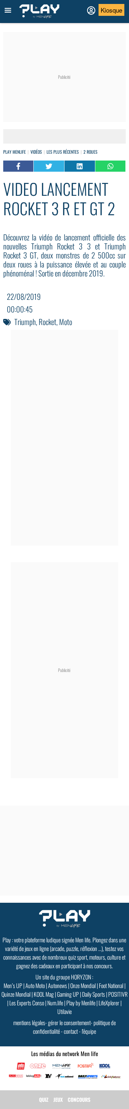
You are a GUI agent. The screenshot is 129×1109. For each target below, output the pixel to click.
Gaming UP (68, 994)
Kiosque (111, 9)
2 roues (90, 152)
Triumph (25, 321)
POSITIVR (118, 994)
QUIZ (43, 1099)
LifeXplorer (109, 1002)
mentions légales (29, 1022)
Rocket (47, 321)
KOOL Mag (44, 994)
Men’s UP (13, 985)
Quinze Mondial (15, 994)
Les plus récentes (63, 152)
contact (71, 1031)
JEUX (58, 1099)
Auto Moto (35, 985)
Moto (65, 321)
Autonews (57, 985)
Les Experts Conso (26, 1002)
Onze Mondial (83, 985)
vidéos (36, 152)
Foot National (111, 985)
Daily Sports (93, 994)
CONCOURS (79, 1099)
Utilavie (64, 1011)
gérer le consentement (69, 1022)
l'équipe (89, 1031)
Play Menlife (14, 152)
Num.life (55, 1002)
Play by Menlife (80, 1002)
